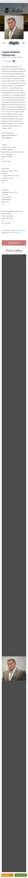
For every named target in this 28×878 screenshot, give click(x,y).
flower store (19, 232)
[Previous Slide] (3, 668)
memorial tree (20, 230)
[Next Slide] (24, 668)
